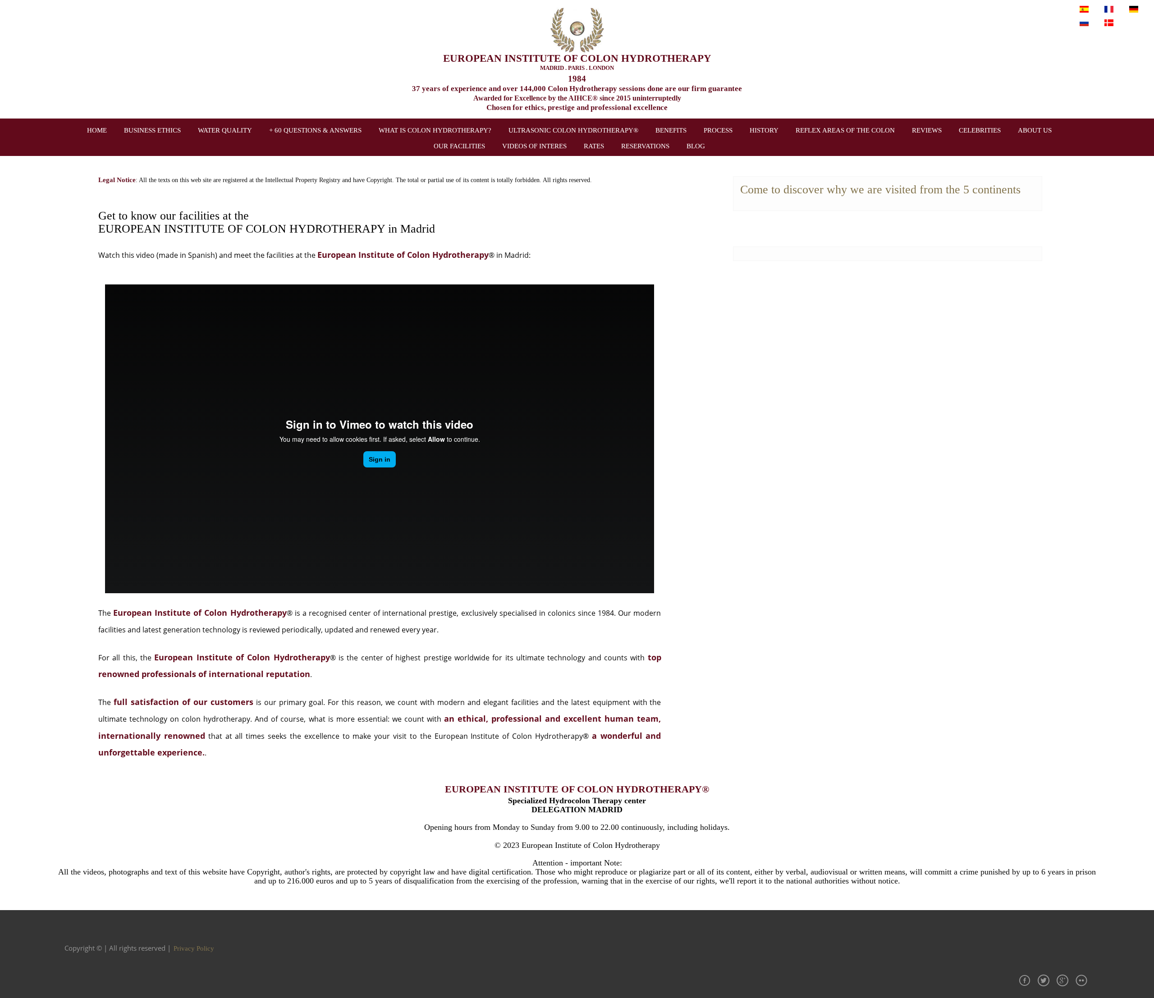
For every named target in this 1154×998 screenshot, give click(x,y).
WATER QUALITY (225, 130)
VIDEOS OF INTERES (534, 146)
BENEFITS (671, 130)
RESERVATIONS (645, 146)
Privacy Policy (194, 948)
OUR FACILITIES (459, 146)
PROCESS (718, 130)
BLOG (696, 146)
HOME (97, 130)
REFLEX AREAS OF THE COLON (845, 130)
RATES (594, 146)
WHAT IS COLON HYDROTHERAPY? (435, 130)
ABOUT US (1035, 130)
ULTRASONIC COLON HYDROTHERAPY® (573, 130)
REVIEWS (927, 130)
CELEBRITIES (980, 130)
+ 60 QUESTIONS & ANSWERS (315, 130)
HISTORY (764, 130)
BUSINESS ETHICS (152, 130)
